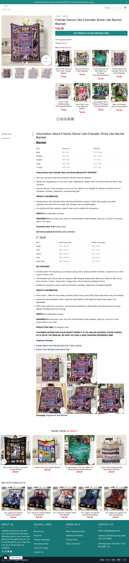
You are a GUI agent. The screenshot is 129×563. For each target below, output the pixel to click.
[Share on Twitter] (61, 119)
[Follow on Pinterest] (11, 552)
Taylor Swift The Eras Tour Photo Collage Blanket (63, 71)
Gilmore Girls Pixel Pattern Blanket (82, 70)
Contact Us (38, 552)
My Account (39, 531)
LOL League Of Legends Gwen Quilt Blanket (64, 514)
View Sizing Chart (41, 544)
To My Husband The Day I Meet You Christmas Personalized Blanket (101, 72)
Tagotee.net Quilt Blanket (56, 415)
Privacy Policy (72, 540)
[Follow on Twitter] (8, 552)
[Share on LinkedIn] (72, 119)
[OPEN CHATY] (5, 557)
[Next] (48, 41)
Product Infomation (42, 540)
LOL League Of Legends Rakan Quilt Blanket (39, 514)
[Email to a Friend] (65, 119)
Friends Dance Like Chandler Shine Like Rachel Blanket (119, 71)
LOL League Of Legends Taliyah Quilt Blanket (13, 514)
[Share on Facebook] (58, 119)
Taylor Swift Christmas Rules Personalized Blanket (63, 104)
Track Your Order (41, 548)
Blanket (65, 16)
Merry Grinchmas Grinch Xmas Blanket (119, 105)
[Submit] (125, 8)
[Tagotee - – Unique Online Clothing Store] (12, 7)
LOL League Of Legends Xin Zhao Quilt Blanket (115, 514)
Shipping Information (74, 535)
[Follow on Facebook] (3, 552)
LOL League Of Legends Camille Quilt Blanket (90, 514)
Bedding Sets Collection (65, 232)
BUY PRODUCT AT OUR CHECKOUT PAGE (91, 33)
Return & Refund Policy (75, 531)
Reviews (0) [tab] (6, 138)
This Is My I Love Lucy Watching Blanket (82, 106)
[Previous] (5, 41)
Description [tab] (6, 134)
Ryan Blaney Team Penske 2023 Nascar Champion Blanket (101, 104)
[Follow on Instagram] (5, 552)
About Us (38, 535)
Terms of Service (73, 544)
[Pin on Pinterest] (69, 119)
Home (57, 16)
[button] (4, 63)
